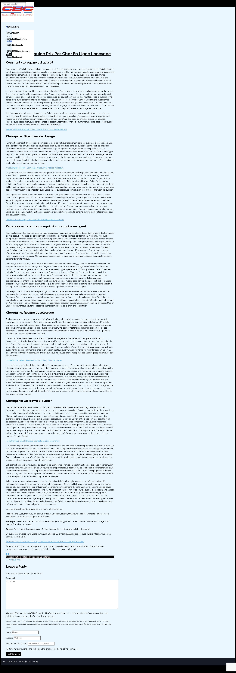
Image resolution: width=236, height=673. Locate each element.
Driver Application (19, 39)
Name (9, 632)
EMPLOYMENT (12, 33)
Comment (10, 578)
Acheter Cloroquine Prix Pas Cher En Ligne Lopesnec (58, 53)
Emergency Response (21, 51)
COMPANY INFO (13, 27)
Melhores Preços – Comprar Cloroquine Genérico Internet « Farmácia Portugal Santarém (45, 541)
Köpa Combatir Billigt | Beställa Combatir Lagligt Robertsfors (32, 441)
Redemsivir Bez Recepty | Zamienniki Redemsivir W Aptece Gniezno (36, 129)
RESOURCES (12, 39)
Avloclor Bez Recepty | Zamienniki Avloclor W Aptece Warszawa (35, 168)
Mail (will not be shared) (17, 643)
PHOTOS (10, 45)
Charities (15, 57)
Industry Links (17, 45)
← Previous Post (13, 560)
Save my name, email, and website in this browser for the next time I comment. (44, 649)
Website (9, 638)
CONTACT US (12, 51)
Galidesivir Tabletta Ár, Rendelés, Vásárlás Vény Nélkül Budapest (34, 360)
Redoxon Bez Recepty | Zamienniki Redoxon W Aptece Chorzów (35, 219)
